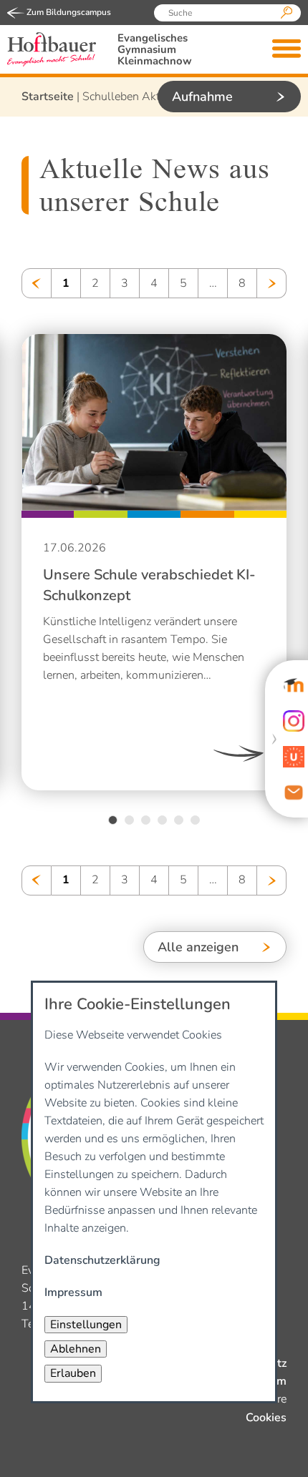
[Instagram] (293, 721)
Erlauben (73, 1373)
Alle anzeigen (198, 947)
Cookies (266, 1418)
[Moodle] (293, 685)
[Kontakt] (293, 792)
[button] (112, 820)
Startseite (47, 96)
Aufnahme (202, 96)
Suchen (286, 12)
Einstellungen (86, 1325)
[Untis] (293, 756)
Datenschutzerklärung (102, 1260)
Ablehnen (75, 1349)
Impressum (73, 1292)
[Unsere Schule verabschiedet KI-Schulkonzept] (154, 423)
